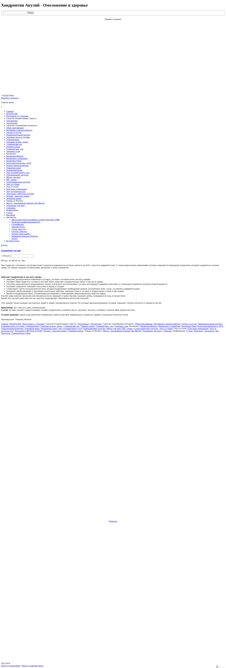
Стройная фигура (71, 326)
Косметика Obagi (189, 326)
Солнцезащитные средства (146, 328)
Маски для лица (114, 328)
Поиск (30, 13)
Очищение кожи (32, 328)
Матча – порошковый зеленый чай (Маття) (122, 331)
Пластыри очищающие (198, 328)
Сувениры (167, 331)
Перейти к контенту (10, 98)
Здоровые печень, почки (51, 326)
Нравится (113, 521)
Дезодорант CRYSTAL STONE (28, 331)
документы (209, 331)
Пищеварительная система (210, 324)
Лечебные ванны (75, 331)
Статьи (189, 331)
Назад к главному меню (32, 666)
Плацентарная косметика (12, 328)
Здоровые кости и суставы (13, 326)
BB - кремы (127, 328)
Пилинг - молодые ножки (55, 331)
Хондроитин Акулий (11, 250)
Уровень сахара (87, 326)
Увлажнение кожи (49, 328)
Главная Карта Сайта (21, 333)
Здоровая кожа (32, 326)
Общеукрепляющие (144, 324)
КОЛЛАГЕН (15, 324)
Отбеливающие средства (94, 328)
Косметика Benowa (148, 326)
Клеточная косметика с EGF (210, 326)
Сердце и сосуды (189, 324)
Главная (4, 324)
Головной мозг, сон (104, 326)
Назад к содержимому (11, 666)
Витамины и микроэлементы (167, 324)
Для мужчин (95, 324)
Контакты (198, 331)
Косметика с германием (169, 326)
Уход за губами (166, 328)
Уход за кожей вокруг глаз (70, 328)
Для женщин (83, 324)
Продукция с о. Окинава (33, 324)
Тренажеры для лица (152, 331)
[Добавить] (221, 666)
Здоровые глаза (121, 326)
